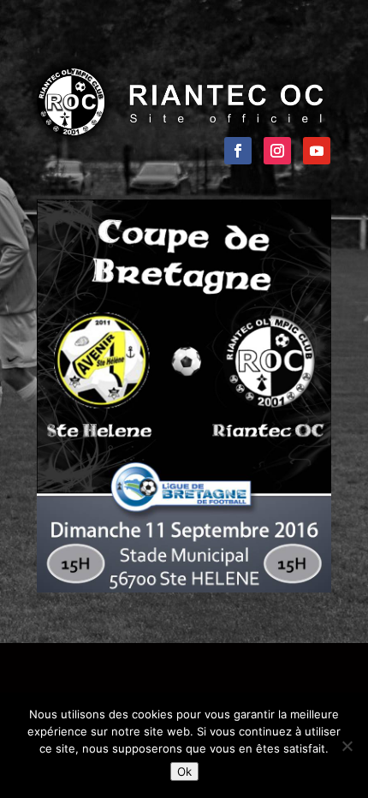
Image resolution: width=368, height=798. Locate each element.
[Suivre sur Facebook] (238, 150)
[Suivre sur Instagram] (277, 150)
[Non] (346, 745)
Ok (184, 771)
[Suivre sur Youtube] (316, 150)
